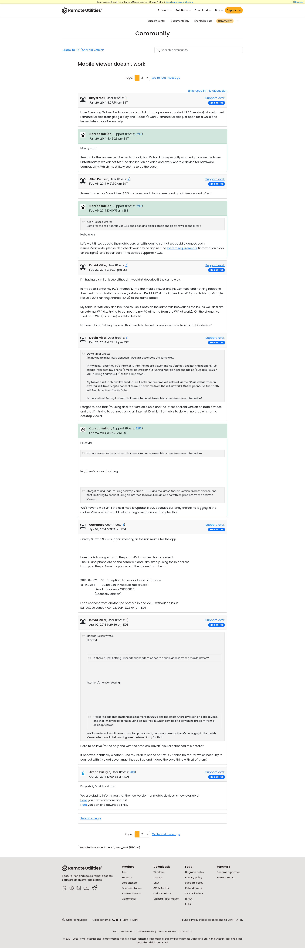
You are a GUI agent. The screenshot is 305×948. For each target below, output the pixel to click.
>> (238, 21)
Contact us (186, 931)
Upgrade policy (194, 872)
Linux (156, 883)
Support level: (215, 98)
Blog (115, 931)
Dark (135, 920)
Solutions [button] (182, 10)
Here (83, 800)
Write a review (146, 931)
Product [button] (163, 10)
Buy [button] (217, 10)
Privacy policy (193, 877)
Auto (115, 920)
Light (125, 920)
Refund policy (193, 888)
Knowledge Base (203, 21)
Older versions (162, 893)
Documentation (180, 21)
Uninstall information (166, 899)
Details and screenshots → (179, 1)
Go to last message (166, 78)
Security (127, 877)
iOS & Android (161, 888)
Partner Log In (225, 877)
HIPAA (189, 899)
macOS (158, 877)
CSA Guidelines (194, 893)
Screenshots (130, 883)
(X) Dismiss (297, 1)
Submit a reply (90, 818)
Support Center (156, 21)
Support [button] (232, 10)
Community (225, 21)
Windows (159, 872)
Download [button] (201, 10)
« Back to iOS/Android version (83, 50)
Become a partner (228, 872)
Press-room (127, 931)
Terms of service (166, 931)
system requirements (182, 248)
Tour (125, 872)
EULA (188, 904)
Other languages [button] (76, 920)
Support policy (194, 883)
